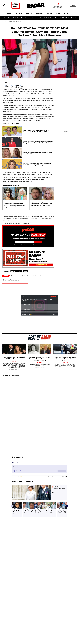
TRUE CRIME (39, 13)
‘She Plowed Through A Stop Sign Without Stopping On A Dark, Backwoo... (27, 275)
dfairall (6, 82)
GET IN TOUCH (41, 265)
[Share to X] (12, 85)
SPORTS (66, 13)
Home (3, 21)
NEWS (9, 13)
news (25, 271)
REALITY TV (18, 13)
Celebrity (8, 21)
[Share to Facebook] (7, 85)
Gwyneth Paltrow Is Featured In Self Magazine (13, 286)
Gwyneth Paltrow (16, 21)
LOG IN (73, 5)
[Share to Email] (21, 85)
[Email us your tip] (15, 8)
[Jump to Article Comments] (3, 85)
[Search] (4, 6)
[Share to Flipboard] (17, 85)
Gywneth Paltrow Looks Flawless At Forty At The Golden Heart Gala (18, 288)
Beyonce (38, 100)
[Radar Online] (36, 5)
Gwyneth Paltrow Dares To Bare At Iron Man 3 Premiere (15, 283)
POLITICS (29, 13)
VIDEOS (58, 13)
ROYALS (49, 13)
